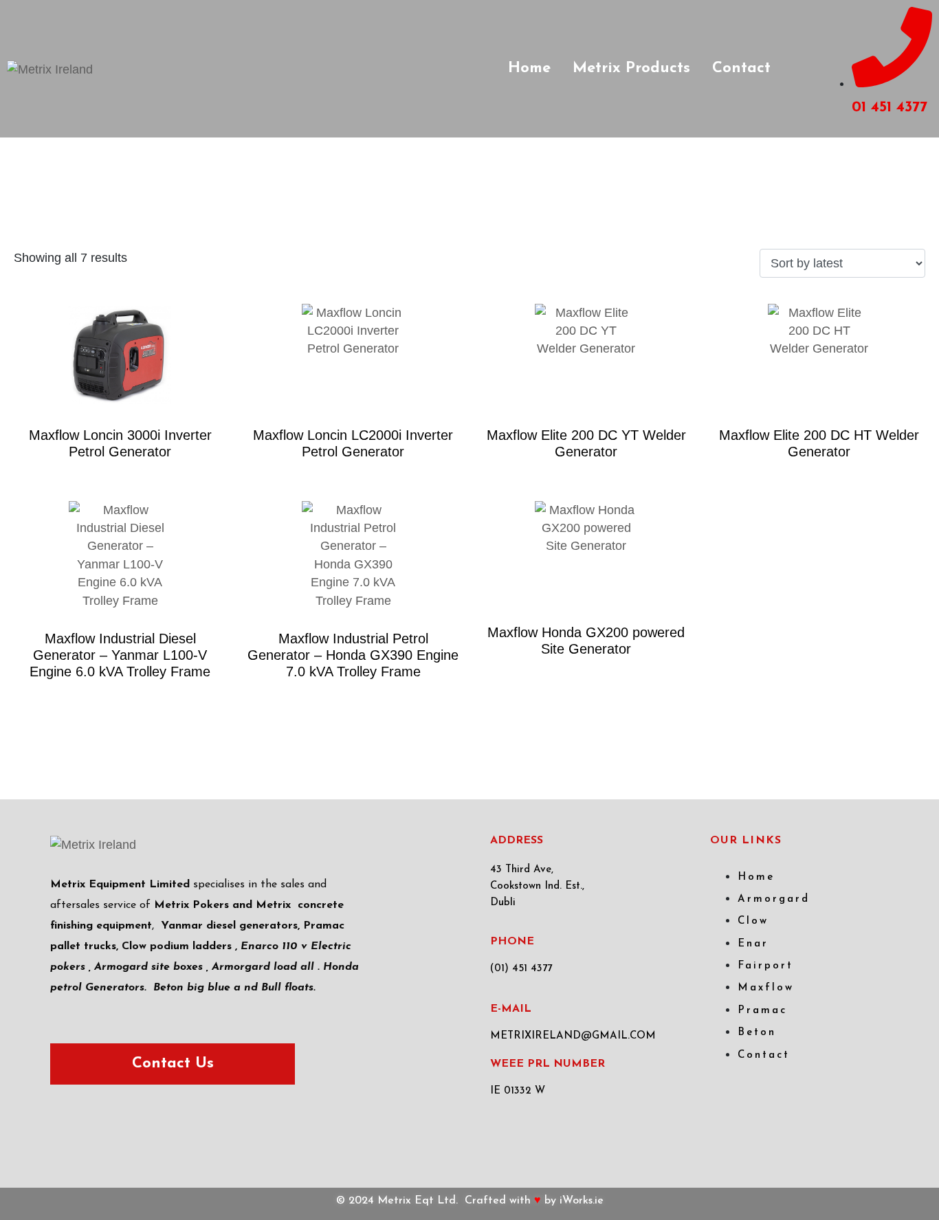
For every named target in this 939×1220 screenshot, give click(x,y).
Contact (741, 68)
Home (529, 68)
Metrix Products (631, 68)
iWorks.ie (582, 1200)
